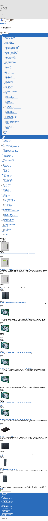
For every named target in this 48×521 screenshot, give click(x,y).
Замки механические (7, 162)
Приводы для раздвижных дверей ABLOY (10, 149)
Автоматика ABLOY (7, 142)
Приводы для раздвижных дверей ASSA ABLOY (11, 148)
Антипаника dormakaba (7, 192)
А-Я (2, 507)
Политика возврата (5, 497)
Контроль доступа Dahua (8, 205)
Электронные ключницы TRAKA (9, 221)
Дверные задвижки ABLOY (8, 179)
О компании (6, 130)
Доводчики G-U (6, 170)
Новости (3, 135)
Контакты (5, 132)
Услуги (3, 138)
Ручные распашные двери (8, 214)
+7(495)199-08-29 (4, 7)
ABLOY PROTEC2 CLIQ (7, 232)
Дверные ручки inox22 (7, 176)
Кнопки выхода (6, 208)
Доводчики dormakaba (7, 167)
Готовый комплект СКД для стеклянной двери (11, 216)
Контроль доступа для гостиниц (7, 209)
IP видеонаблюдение (7, 228)
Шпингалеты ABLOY (7, 178)
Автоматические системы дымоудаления (8, 154)
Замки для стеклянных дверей (8, 212)
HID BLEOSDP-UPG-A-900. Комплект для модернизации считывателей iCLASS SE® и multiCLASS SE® (16, 318)
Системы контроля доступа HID (8, 199)
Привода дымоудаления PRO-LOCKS (9, 155)
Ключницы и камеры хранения (6, 220)
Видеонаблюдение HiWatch (8, 227)
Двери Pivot (6, 225)
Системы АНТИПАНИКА (5, 189)
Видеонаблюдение (5, 226)
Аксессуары (6, 230)
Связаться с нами (4, 518)
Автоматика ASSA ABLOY (7, 143)
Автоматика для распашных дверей (7, 139)
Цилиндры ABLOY (6, 186)
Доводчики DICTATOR (7, 173)
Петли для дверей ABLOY (7, 181)
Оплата (5, 133)
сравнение (2, 252)
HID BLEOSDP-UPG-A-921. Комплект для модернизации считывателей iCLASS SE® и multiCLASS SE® (16, 402)
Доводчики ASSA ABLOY (7, 166)
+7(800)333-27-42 (4, 6)
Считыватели (6, 203)
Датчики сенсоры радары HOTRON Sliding (10, 153)
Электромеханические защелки (9, 164)
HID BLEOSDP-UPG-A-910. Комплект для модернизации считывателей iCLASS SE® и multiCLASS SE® (16, 352)
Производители (4, 519)
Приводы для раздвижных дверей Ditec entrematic (11, 151)
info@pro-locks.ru (4, 12)
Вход (1, 16)
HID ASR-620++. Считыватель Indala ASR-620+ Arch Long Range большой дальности (13, 302)
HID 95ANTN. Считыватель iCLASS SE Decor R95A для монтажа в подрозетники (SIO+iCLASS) (15, 269)
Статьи (3, 136)
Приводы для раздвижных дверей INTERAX (10, 150)
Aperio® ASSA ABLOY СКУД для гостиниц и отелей (11, 210)
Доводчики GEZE (6, 172)
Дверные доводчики (5, 165)
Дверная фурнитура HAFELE (8, 183)
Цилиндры (3, 185)
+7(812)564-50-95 (4, 8)
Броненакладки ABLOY (7, 188)
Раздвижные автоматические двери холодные (11, 223)
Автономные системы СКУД (8, 204)
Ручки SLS (5, 177)
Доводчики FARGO (7, 168)
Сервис (3, 137)
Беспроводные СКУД (7, 198)
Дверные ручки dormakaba (8, 175)
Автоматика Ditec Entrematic (8, 141)
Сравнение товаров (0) (3, 241)
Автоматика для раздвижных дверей (7, 145)
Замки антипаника (5, 505)
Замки (3, 161)
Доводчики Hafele (7, 169)
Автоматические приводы (8, 217)
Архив (3, 231)
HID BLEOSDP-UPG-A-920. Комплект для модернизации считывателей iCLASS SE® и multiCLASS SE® (16, 385)
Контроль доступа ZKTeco (8, 202)
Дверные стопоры (7, 182)
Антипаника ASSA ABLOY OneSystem (9, 193)
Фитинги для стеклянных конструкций (10, 215)
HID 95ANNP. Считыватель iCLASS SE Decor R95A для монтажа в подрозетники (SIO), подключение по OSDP (17, 253)
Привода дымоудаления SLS (8, 156)
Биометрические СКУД (7, 206)
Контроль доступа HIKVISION (8, 201)
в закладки (2, 251)
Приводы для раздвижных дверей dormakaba (11, 147)
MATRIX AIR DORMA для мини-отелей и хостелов (11, 211)
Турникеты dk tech (7, 195)
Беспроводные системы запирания (7, 506)
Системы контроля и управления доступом (8, 501)
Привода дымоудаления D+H (8, 157)
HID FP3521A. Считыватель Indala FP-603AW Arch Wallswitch (9, 485)
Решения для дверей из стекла (7, 503)
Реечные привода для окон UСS (9, 160)
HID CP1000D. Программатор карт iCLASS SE (7, 436)
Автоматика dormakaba (7, 140)
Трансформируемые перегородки (9, 219)
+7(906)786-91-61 (4, 9)
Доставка (5, 131)
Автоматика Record (7, 144)
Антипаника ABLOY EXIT (7, 191)
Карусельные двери (5, 196)
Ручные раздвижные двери (8, 213)
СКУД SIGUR (6, 207)
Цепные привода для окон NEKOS (9, 159)
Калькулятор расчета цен (8, 129)
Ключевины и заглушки (7, 184)
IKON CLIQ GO (6, 233)
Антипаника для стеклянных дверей (9, 218)
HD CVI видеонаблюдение (8, 229)
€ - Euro (3, 2)
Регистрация (5, 16)
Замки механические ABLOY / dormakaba (8, 499)
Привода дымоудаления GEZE (8, 158)
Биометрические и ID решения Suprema (10, 200)
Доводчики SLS (6, 171)
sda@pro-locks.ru (4, 515)
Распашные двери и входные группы (9, 224)
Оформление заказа (5, 14)
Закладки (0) (4, 13)
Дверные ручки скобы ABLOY (8, 180)
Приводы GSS (6, 152)
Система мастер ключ (5, 500)
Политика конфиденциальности (9, 134)
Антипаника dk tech (7, 190)
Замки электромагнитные (8, 163)
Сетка (5, 238)
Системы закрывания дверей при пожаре (8, 504)
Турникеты (4, 194)
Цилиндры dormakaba (7, 187)
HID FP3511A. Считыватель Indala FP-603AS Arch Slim (8, 469)
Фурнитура (4, 174)
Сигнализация (6, 234)
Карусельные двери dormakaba (9, 197)
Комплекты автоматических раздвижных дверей (11, 146)
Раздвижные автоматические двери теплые (11, 222)
